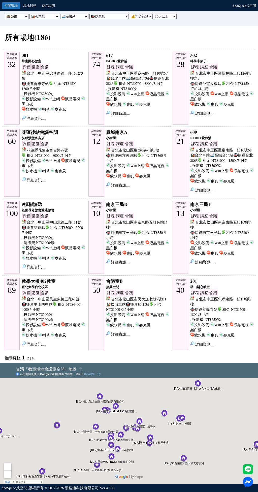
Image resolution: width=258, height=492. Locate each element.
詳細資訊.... (36, 118)
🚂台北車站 (116, 78)
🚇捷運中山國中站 (37, 304)
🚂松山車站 (116, 304)
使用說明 (48, 5)
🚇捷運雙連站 (33, 227)
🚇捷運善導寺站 (35, 83)
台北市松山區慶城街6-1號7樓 (135, 150)
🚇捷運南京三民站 (121, 232)
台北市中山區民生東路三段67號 (53, 299)
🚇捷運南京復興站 (121, 155)
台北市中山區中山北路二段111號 (54, 222)
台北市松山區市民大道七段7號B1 (138, 299)
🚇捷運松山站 (137, 304)
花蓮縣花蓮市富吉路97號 (47, 150)
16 (33, 358)
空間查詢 (11, 5)
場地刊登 (29, 5)
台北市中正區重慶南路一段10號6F (139, 73)
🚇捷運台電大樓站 (205, 83)
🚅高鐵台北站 (137, 78)
